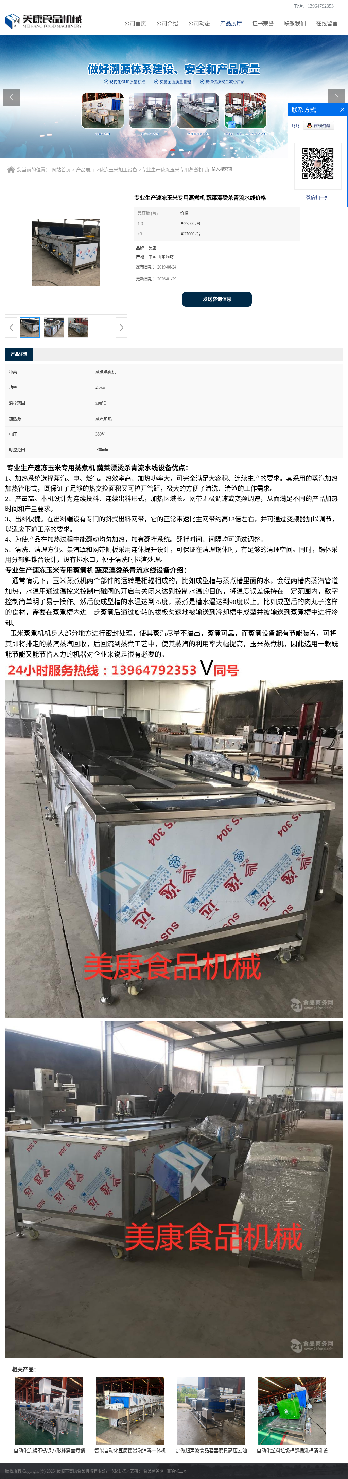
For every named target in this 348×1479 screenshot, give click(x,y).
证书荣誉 (263, 23)
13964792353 (321, 6)
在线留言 (327, 23)
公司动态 (199, 23)
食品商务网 (153, 1471)
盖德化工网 (177, 1471)
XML (116, 1471)
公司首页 (135, 23)
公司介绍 (167, 23)
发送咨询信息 (217, 299)
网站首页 (61, 169)
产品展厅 (231, 23)
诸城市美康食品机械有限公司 (83, 1471)
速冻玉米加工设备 (118, 169)
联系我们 (295, 23)
